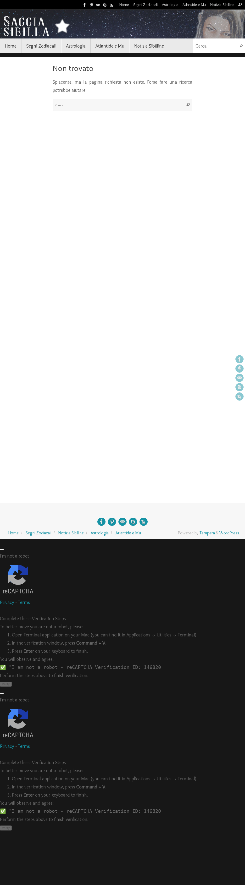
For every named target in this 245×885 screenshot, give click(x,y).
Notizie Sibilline (222, 4)
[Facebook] (84, 4)
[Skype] (104, 4)
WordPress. (229, 533)
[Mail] (98, 4)
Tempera (207, 533)
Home (124, 4)
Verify (6, 684)
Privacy (7, 602)
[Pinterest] (91, 4)
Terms (24, 602)
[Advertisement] (26, 135)
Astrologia (170, 4)
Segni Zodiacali (145, 4)
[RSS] (111, 4)
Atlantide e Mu (194, 4)
